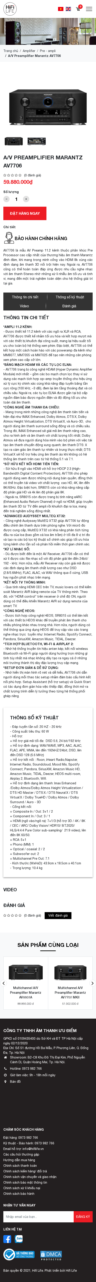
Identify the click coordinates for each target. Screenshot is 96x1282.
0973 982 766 (32, 1068)
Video (24, 306)
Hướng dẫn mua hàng (19, 1160)
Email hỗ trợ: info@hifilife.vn (23, 1149)
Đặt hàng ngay (25, 213)
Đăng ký (83, 1217)
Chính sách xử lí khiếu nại (21, 1188)
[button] (3, 983)
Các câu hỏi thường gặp (21, 1154)
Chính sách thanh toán (20, 1165)
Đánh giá (69, 306)
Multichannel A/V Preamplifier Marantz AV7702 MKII (70, 992)
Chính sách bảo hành (18, 1193)
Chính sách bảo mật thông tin (25, 1182)
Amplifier (29, 51)
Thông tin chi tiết (25, 297)
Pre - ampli (48, 51)
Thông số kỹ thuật (70, 297)
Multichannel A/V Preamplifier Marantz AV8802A (25, 992)
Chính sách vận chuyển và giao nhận (29, 1177)
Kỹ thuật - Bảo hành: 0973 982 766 (28, 1143)
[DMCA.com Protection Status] (51, 1252)
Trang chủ (10, 51)
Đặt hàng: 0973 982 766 (20, 1137)
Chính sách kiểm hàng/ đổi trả (25, 1171)
